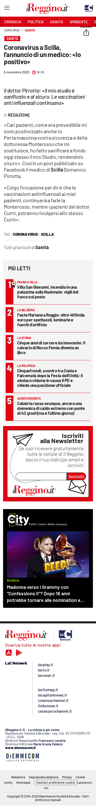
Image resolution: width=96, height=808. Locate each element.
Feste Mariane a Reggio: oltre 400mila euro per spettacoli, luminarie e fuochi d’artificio (51, 319)
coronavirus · (26, 234)
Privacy (67, 777)
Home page (12, 30)
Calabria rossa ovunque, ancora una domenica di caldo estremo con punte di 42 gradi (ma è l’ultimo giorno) (51, 408)
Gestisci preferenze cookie (55, 782)
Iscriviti (76, 476)
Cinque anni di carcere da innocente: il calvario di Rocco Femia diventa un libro (51, 347)
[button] (86, 33)
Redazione (18, 777)
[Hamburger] (7, 9)
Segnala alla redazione (43, 777)
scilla (47, 234)
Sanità (30, 30)
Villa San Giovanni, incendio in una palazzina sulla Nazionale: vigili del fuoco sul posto (47, 291)
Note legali (23, 782)
